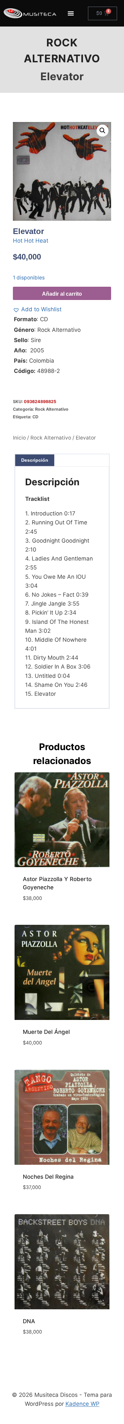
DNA (29, 1321)
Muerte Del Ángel (46, 1032)
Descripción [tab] (34, 460)
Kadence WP (82, 1403)
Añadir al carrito (62, 294)
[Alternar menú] (70, 13)
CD (35, 416)
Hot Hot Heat (30, 240)
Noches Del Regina (48, 1176)
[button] (102, 131)
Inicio (19, 438)
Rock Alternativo (51, 409)
